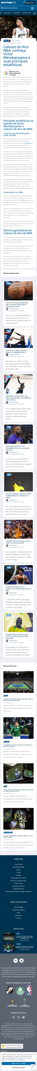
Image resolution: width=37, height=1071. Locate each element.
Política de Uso (18, 883)
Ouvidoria (18, 875)
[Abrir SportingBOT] (32, 1066)
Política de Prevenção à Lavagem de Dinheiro (18, 891)
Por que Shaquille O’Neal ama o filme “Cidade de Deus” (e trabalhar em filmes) (18, 496)
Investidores (18, 915)
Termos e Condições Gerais (19, 880)
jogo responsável (19, 972)
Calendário (16, 13)
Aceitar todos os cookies (18, 1063)
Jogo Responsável (18, 889)
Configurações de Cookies (18, 878)
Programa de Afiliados (18, 910)
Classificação (26, 13)
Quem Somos (18, 864)
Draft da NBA (27, 143)
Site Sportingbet (18, 907)
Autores (18, 870)
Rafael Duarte (13, 500)
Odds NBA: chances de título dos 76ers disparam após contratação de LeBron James (18, 398)
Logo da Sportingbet (18, 867)
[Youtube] (23, 1017)
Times (34, 13)
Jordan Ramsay (13, 402)
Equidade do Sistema (18, 886)
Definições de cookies (18, 1067)
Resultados (7, 13)
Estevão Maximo (14, 309)
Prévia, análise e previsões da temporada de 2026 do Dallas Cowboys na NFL (18, 790)
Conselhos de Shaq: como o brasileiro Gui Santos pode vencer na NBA (18, 589)
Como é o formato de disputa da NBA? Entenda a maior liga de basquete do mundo (17, 305)
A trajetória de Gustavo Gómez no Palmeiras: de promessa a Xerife (17, 745)
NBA (24, 200)
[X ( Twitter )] (13, 1017)
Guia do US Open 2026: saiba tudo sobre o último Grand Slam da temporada (18, 699)
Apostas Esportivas (10, 8)
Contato (18, 872)
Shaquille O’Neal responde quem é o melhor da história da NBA (18, 542)
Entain (18, 912)
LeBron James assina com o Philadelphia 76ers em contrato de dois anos (17, 448)
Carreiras (18, 918)
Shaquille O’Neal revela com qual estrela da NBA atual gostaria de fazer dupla (17, 636)
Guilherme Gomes (14, 354)
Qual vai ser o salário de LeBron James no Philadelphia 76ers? (17, 351)
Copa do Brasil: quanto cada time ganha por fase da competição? (18, 836)
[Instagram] (18, 1017)
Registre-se (30, 3)
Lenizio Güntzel (15, 41)
